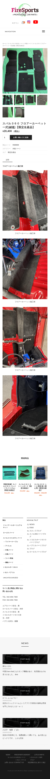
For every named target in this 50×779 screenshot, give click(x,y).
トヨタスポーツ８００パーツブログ (37, 541)
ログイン (15, 23)
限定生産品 (12, 152)
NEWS (31, 524)
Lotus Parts (39, 755)
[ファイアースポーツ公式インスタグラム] (28, 23)
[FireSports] (25, 19)
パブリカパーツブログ (37, 545)
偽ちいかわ (7, 666)
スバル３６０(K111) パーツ (16, 43)
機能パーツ (9, 562)
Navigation (10, 31)
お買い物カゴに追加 (21, 137)
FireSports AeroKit (22, 755)
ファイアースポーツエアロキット (12, 526)
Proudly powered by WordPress (15, 771)
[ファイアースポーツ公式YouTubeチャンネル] (35, 23)
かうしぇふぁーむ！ (10, 698)
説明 (7, 160)
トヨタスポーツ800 (10, 567)
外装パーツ (9, 550)
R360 (31, 528)
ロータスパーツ (8, 533)
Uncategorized (10, 578)
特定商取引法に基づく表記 (36, 762)
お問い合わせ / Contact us (14, 762)
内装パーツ (28, 43)
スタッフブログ (35, 531)
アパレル (8, 546)
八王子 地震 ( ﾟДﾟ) (11, 730)
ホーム (5, 43)
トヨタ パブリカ (9, 572)
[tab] (7, 160)
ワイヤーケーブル (11, 541)
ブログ (32, 549)
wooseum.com (38, 771)
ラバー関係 (9, 558)
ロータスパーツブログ (37, 552)
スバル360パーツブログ (37, 535)
